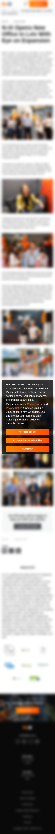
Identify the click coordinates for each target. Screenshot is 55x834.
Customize (27, 449)
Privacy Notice (14, 408)
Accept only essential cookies (27, 440)
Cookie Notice (35, 404)
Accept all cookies (27, 432)
